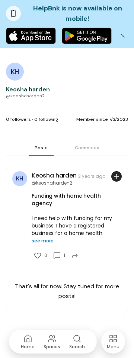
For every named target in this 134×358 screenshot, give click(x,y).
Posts (41, 148)
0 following (46, 119)
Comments (87, 148)
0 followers (18, 119)
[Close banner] (123, 36)
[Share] (75, 255)
